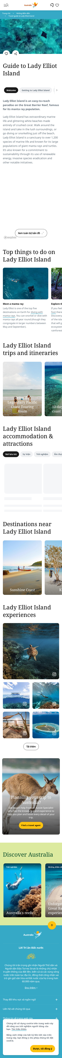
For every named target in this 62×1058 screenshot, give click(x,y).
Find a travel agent (31, 825)
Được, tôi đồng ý (42, 1048)
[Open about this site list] (56, 1019)
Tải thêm (31, 746)
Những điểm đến (23, 13)
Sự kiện (26, 454)
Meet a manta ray (13, 303)
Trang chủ (6, 13)
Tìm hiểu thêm (19, 1029)
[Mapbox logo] (10, 237)
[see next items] (57, 90)
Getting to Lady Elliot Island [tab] (36, 90)
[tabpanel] (31, 133)
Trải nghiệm (42, 454)
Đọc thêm (30, 987)
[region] (31, 204)
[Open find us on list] (56, 1009)
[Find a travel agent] (31, 796)
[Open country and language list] (56, 1000)
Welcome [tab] (11, 90)
